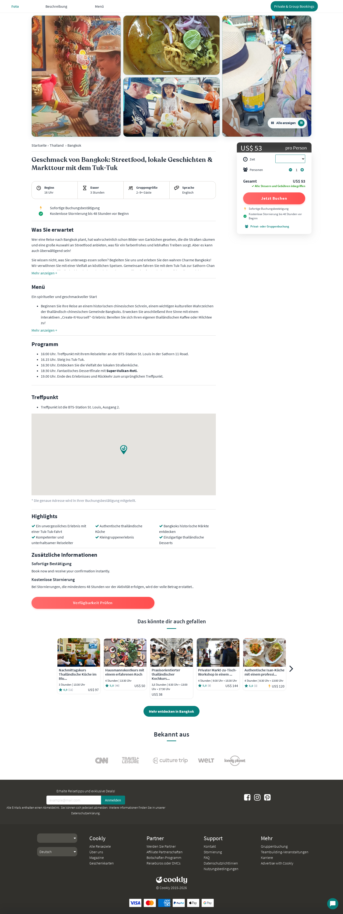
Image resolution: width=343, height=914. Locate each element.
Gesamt (250, 181)
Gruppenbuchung (274, 846)
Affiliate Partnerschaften (165, 852)
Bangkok (74, 145)
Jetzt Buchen (274, 198)
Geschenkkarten (101, 863)
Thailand (57, 145)
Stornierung (213, 852)
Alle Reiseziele (100, 846)
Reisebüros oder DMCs (163, 863)
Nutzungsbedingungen (221, 868)
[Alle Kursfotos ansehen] (76, 76)
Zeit (252, 159)
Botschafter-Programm (164, 857)
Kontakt (210, 846)
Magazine (96, 857)
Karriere (267, 857)
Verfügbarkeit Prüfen (93, 602)
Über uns (96, 852)
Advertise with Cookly (277, 863)
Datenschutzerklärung (85, 813)
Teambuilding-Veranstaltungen (284, 852)
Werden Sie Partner (161, 846)
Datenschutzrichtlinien (221, 863)
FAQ (207, 857)
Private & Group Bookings (294, 6)
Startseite (39, 145)
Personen (256, 169)
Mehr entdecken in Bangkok (171, 711)
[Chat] (332, 903)
